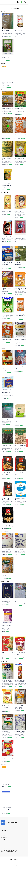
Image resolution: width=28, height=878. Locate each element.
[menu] (2, 2)
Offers (26, 442)
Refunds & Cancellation (22, 873)
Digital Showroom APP (14, 873)
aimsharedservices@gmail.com (8, 843)
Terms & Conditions (4, 874)
